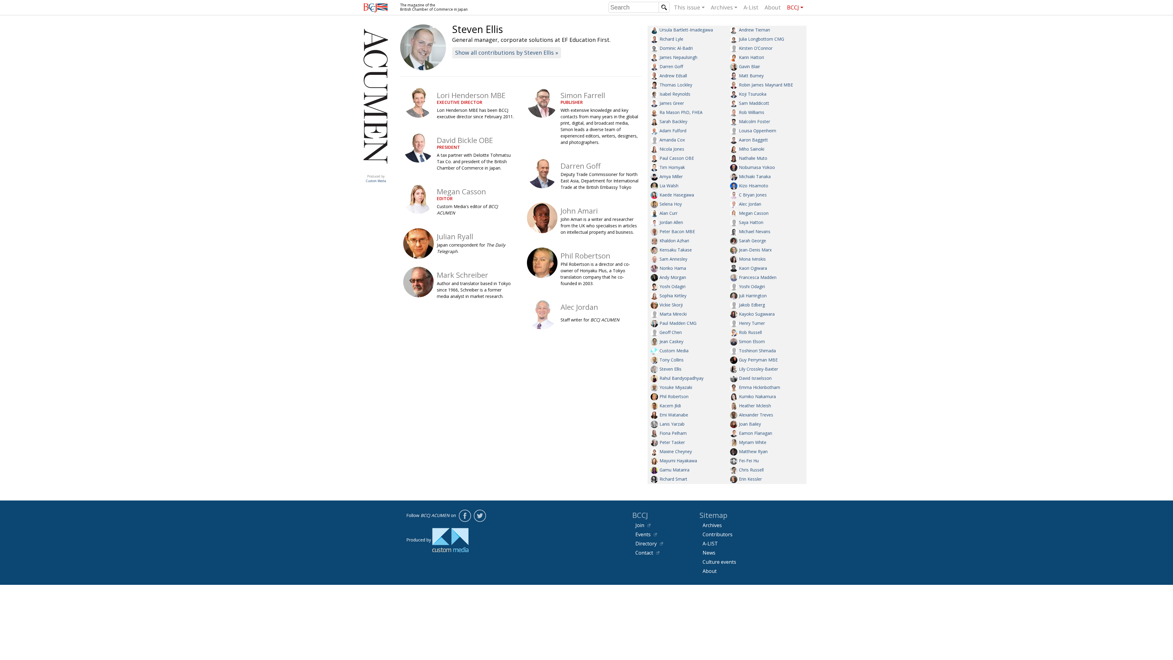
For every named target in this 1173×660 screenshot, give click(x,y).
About (773, 7)
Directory (646, 543)
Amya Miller (671, 176)
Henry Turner (752, 323)
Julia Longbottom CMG (761, 39)
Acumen (376, 170)
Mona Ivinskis (752, 259)
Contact (644, 552)
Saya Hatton (751, 222)
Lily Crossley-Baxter (758, 369)
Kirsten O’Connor (756, 48)
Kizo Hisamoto (753, 186)
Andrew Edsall (673, 76)
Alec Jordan (750, 204)
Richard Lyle (671, 39)
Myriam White (752, 442)
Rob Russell (750, 332)
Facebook (465, 516)
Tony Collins (672, 360)
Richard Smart (673, 479)
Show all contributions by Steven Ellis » (506, 52)
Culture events (719, 562)
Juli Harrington (753, 296)
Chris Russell (751, 470)
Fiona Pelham (673, 433)
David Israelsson (755, 378)
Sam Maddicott (754, 103)
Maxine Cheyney (676, 451)
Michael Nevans (754, 231)
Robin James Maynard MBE (766, 85)
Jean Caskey (671, 341)
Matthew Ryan (753, 451)
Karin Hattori (751, 57)
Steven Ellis (671, 369)
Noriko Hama (673, 268)
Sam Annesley (673, 259)
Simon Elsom (752, 341)
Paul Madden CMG (678, 323)
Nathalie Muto (753, 158)
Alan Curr (669, 213)
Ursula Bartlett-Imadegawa (686, 30)
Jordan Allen (671, 222)
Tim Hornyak (672, 167)
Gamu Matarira (674, 470)
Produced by (376, 178)
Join (639, 525)
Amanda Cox (672, 140)
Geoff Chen (671, 332)
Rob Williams (751, 112)
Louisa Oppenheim (757, 131)
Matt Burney (751, 76)
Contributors (718, 534)
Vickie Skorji (671, 305)
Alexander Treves (756, 415)
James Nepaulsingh (678, 57)
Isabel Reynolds (675, 94)
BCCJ (793, 7)
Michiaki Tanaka (755, 176)
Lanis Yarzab (672, 424)
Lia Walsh (669, 186)
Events (643, 534)
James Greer (672, 103)
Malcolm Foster (754, 121)
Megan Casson (754, 213)
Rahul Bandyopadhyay (681, 378)
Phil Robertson (674, 396)
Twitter (480, 516)
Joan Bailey (750, 424)
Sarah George (752, 241)
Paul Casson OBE (677, 158)
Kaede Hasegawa (677, 195)
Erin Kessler (750, 479)
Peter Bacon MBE (677, 231)
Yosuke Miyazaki (676, 387)
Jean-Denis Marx (755, 250)
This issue (687, 7)
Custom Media (674, 351)
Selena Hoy (671, 204)
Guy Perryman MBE (758, 360)
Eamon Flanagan (755, 433)
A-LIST (710, 543)
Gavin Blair (749, 66)
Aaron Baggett (753, 140)
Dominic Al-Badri (676, 48)
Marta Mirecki (673, 314)
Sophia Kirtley (673, 296)
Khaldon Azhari (674, 241)
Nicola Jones (672, 149)
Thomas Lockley (676, 85)
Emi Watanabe (674, 415)
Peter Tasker (672, 442)
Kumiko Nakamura (757, 396)
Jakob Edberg (752, 305)
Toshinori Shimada (757, 351)
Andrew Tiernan (754, 30)
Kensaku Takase (676, 250)
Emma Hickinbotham (759, 387)
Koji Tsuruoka (752, 94)
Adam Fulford (673, 131)
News (709, 552)
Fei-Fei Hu (749, 461)
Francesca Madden (758, 277)
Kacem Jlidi (670, 406)
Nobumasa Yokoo (757, 167)
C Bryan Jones (753, 195)
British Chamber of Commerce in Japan (376, 8)
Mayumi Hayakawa (678, 461)
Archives (722, 7)
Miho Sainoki (751, 149)
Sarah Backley (673, 121)
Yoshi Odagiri (672, 286)
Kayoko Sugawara (757, 314)
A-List (751, 7)
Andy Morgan (673, 277)
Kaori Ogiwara (753, 268)
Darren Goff (671, 66)
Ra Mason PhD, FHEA (681, 112)
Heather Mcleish (755, 406)
